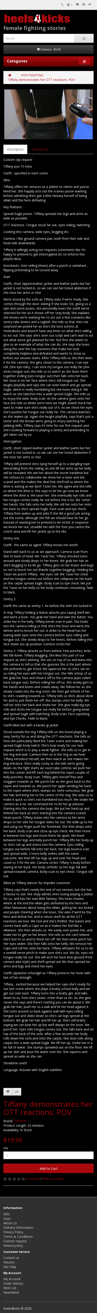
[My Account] (70, 4)
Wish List (9, 1288)
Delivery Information (18, 1227)
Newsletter (11, 1292)
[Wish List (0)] (77, 4)
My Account (12, 1279)
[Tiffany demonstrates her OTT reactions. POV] (48, 114)
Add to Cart (49, 1168)
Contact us (11, 1258)
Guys (7, 1218)
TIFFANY (20, 1121)
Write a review (53, 1178)
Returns (9, 1262)
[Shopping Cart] (83, 4)
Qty (5, 1148)
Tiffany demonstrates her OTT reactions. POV (41, 80)
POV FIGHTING (32, 75)
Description (15, 149)
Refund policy (13, 1245)
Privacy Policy (13, 1232)
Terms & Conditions (18, 1236)
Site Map (9, 1267)
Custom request (15, 1241)
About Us (10, 1223)
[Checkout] (89, 4)
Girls (6, 1214)
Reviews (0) (39, 149)
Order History (13, 1283)
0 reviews (33, 1178)
